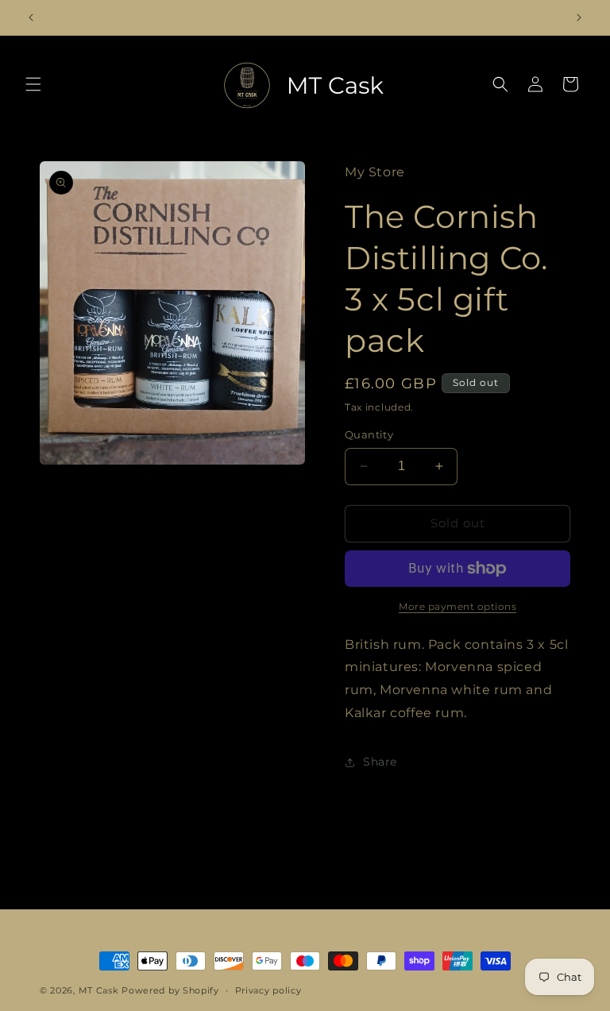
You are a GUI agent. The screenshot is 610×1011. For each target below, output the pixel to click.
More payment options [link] (457, 606)
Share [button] (380, 761)
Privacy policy (268, 990)
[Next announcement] (579, 17)
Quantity (369, 434)
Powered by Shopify (170, 990)
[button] (33, 84)
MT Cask (99, 990)
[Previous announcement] (31, 17)
